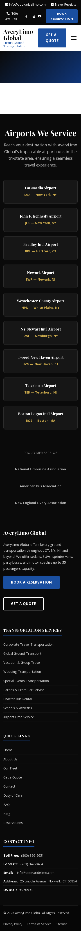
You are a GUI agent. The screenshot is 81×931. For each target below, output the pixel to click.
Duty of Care (12, 795)
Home (8, 750)
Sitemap (62, 924)
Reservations (13, 822)
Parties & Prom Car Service (23, 689)
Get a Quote (52, 38)
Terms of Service (39, 924)
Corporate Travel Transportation (28, 644)
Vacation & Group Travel (21, 662)
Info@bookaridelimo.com (27, 4)
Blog (6, 813)
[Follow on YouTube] (39, 16)
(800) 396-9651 (12, 16)
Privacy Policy (12, 924)
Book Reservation (61, 16)
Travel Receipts (65, 4)
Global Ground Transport (22, 653)
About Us (10, 759)
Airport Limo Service (18, 717)
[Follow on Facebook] (26, 16)
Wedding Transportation (22, 671)
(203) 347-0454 (31, 864)
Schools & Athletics (17, 708)
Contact (9, 786)
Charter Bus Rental (17, 698)
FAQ (6, 804)
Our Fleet (10, 768)
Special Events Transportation (26, 680)
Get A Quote (23, 603)
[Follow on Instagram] (34, 16)
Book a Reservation (31, 582)
